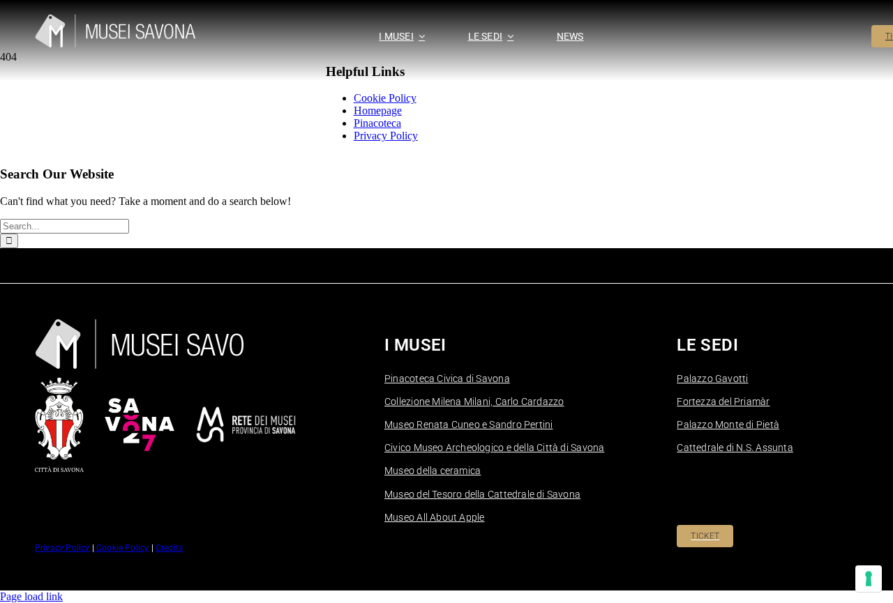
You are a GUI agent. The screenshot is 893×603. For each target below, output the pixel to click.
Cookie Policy (385, 98)
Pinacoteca (377, 123)
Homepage (378, 110)
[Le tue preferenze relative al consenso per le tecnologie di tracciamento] (868, 578)
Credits (169, 548)
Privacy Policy (386, 136)
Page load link (31, 596)
